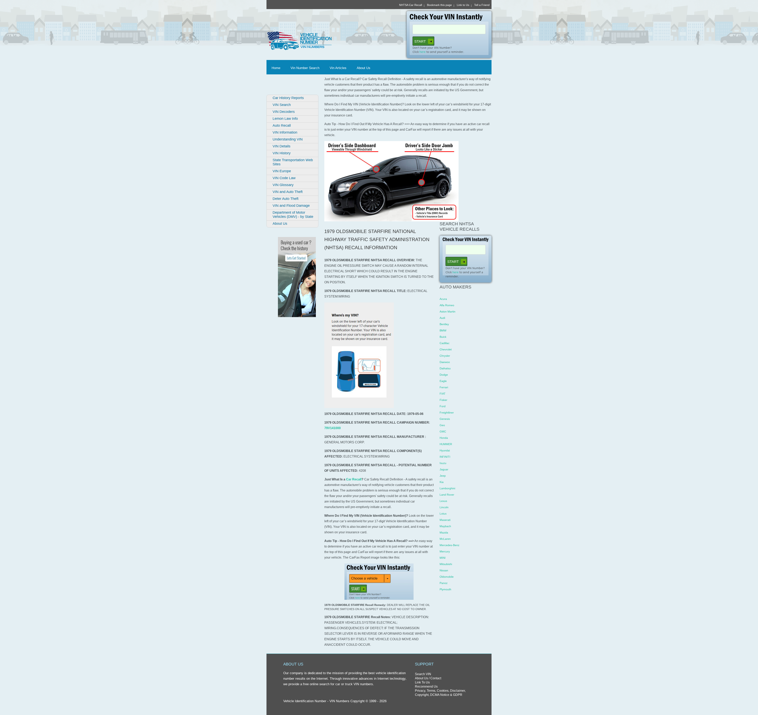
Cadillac (444, 343)
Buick (443, 336)
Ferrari (444, 387)
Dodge (444, 374)
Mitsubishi (446, 564)
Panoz (443, 583)
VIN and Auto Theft (288, 192)
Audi (442, 317)
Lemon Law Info (285, 119)
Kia (442, 482)
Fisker (443, 399)
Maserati (445, 519)
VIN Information (285, 132)
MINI (443, 557)
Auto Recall (282, 125)
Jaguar (444, 469)
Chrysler (445, 355)
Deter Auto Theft (285, 199)
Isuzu (443, 463)
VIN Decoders (284, 112)
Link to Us (463, 5)
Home (277, 68)
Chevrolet (446, 349)
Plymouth (445, 589)
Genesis (445, 418)
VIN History (282, 153)
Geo (442, 425)
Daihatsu (445, 368)
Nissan (444, 570)
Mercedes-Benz (449, 545)
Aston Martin (447, 311)
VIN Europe (282, 171)
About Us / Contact (428, 678)
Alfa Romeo (447, 305)
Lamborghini (447, 488)
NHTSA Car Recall (410, 5)
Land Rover (447, 494)
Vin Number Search (305, 68)
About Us (363, 68)
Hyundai (445, 450)
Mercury (445, 551)
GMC (443, 431)
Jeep (443, 475)
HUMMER (446, 444)
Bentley (444, 324)
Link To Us (422, 682)
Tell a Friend (482, 5)
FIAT (443, 393)
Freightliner (447, 412)
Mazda (444, 532)
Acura (443, 298)
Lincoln (444, 507)
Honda (444, 437)
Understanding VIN (288, 139)
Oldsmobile (447, 576)
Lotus (443, 513)
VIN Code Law (284, 178)
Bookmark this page (439, 5)
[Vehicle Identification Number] (321, 41)
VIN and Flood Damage (291, 206)
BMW (443, 330)
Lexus (443, 501)
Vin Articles (338, 68)
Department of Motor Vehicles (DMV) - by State (293, 215)
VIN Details (281, 146)
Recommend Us (426, 686)
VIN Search (282, 105)
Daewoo (445, 362)
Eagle (443, 381)
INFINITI (445, 456)
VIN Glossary (283, 185)
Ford (443, 406)
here (422, 52)
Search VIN (423, 674)
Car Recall (353, 479)
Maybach (445, 526)
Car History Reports (288, 98)
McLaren (445, 538)
